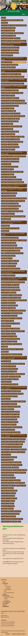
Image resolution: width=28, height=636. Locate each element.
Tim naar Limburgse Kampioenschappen (11, 126)
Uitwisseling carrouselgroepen (9, 245)
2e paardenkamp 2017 (7, 33)
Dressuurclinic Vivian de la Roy (9, 419)
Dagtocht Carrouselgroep (8, 30)
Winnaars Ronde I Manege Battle (10, 208)
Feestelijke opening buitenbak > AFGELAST (12, 349)
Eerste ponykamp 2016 (7, 169)
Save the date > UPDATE (8, 506)
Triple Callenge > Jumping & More (10, 261)
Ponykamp (4, 346)
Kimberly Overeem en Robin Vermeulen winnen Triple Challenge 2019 (13, 272)
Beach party (16, 285)
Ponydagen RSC (6, 331)
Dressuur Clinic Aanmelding (8, 35)
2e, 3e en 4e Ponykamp (7, 174)
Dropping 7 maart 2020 (7, 321)
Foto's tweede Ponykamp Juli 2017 (10, 47)
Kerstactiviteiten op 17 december (10, 203)
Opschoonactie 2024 (7, 470)
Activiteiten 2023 (6, 399)
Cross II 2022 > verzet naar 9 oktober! (11, 391)
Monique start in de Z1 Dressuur (10, 166)
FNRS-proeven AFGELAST (17, 331)
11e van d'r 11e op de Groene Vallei (10, 411)
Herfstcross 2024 (21, 485)
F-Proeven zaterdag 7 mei (8, 149)
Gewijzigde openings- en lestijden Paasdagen (13, 136)
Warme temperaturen (14, 376)
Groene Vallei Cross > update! (9, 371)
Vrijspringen (15, 467)
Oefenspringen (5, 225)
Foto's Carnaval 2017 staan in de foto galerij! (13, 76)
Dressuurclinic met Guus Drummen (10, 514)
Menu (23, 14)
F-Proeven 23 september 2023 (18, 449)
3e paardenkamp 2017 (7, 38)
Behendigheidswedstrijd (7, 409)
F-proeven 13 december (7, 108)
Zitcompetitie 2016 (13, 144)
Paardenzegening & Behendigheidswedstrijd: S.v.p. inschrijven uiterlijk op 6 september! (14, 185)
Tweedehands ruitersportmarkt (9, 396)
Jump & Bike (21, 363)
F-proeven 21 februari (7, 124)
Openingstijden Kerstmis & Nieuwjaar (11, 206)
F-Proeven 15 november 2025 (9, 521)
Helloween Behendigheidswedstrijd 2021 (11, 354)
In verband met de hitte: (7, 248)
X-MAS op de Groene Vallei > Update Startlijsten (13, 401)
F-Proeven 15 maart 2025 (8, 501)
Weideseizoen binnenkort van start (10, 147)
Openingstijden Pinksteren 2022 (9, 369)
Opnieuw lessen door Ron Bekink (10, 237)
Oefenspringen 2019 (7, 258)
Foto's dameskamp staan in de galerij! (11, 297)
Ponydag (20, 393)
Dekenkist (4, 144)
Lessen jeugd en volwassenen (9, 341)
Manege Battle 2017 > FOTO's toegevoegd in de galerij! (13, 86)
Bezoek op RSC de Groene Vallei (9, 384)
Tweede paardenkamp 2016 (8, 177)
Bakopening (5, 376)
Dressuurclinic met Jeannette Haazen (11, 406)
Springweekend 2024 (20, 472)
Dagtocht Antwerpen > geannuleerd (10, 328)
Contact (5, 598)
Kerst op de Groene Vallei (8, 495)
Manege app (5, 352)
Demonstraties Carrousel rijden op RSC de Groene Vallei (12, 152)
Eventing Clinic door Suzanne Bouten (11, 432)
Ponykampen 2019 (6, 285)
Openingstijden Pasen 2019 (8, 266)
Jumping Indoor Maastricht (8, 255)
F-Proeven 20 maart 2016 (8, 134)
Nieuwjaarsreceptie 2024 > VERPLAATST (12, 465)
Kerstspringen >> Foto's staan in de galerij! (12, 211)
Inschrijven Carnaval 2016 (8, 95)
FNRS (5, 591)
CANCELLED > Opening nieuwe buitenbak (12, 313)
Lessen (5, 585)
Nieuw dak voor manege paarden (10, 105)
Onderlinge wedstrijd (7, 344)
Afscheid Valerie (16, 290)
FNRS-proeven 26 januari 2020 (9, 315)
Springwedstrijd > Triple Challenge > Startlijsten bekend (13, 234)
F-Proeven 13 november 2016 (9, 193)
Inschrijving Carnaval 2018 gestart (10, 53)
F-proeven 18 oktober (17, 93)
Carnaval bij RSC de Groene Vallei (10, 121)
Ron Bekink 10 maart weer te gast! (10, 228)
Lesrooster (8, 588)
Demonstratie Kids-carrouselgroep (10, 287)
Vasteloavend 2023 (6, 427)
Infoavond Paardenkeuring (19, 198)
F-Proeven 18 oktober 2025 (8, 516)
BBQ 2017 (17, 38)
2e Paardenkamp (6, 290)
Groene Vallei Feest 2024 (8, 483)
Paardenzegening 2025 (7, 508)
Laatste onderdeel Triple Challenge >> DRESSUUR (14, 240)
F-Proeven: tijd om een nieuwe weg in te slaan (13, 201)
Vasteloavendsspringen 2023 (9, 424)
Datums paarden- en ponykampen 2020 (11, 295)
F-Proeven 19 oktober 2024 (8, 493)
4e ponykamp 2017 (6, 41)
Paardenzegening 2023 (19, 439)
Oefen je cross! (5, 449)
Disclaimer (8, 633)
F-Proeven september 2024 (8, 485)
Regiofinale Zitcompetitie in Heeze (10, 159)
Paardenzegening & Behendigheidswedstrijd (12, 182)
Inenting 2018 (5, 231)
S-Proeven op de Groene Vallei (9, 490)
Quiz (19, 521)
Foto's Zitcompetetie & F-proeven (10, 161)
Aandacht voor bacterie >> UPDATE (10, 323)
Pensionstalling (7, 589)
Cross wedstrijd (17, 344)
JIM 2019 (4, 300)
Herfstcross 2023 (6, 454)
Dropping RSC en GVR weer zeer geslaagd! (12, 142)
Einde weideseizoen (6, 198)
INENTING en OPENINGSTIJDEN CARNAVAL (12, 83)
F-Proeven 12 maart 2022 (8, 374)
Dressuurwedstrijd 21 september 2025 (11, 511)
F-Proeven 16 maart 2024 (20, 470)
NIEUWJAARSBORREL (7, 116)
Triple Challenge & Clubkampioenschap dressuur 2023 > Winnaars (13, 435)
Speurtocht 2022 (20, 374)
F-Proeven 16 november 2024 (9, 498)
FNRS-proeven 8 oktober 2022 (9, 393)
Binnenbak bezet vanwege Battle (10, 90)
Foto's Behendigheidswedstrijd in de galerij (12, 20)
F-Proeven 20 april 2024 (7, 472)
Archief (3, 17)
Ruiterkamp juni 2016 (20, 156)
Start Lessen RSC (6, 361)
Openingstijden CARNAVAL (8, 118)
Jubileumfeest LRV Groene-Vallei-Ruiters (11, 447)
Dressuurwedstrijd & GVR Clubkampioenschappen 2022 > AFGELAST (14, 387)
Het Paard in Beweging (7, 459)
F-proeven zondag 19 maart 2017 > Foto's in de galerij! (13, 70)
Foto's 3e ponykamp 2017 (19, 41)
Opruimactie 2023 (17, 427)
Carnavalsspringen (6, 467)
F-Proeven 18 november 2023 (9, 457)
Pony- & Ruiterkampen (9, 592)
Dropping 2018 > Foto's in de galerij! (10, 250)
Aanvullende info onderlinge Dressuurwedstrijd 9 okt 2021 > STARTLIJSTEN (13, 357)
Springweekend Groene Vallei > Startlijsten (12, 444)
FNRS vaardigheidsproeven (8, 303)
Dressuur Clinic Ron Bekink (8, 28)
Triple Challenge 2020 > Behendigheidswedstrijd (13, 310)
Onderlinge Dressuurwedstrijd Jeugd (10, 339)
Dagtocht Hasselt (20, 483)
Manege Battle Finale (7, 55)
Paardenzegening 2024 (7, 488)
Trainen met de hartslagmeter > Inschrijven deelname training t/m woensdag (12, 278)
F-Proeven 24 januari (19, 116)
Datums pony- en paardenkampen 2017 (11, 179)
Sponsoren (6, 600)
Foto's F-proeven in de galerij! (9, 336)
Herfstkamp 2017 (19, 33)
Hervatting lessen (6, 326)
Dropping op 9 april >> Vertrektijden (10, 139)
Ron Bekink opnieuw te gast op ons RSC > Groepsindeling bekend (12, 222)
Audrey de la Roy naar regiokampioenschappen (13, 216)
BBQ (18, 118)
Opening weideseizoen (19, 62)
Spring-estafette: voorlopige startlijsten (11, 462)
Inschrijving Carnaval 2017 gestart (10, 131)
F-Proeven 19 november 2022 (9, 404)
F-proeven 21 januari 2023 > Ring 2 (10, 417)
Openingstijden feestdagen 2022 (10, 422)
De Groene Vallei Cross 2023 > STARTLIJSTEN (13, 441)
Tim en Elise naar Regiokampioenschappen (12, 172)
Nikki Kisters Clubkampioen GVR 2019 (17, 300)
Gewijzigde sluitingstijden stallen (9, 64)
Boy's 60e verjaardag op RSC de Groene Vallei (13, 100)
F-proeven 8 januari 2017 (8, 213)
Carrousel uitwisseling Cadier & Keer (10, 268)
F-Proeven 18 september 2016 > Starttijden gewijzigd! (12, 189)
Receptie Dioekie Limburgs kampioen (11, 480)
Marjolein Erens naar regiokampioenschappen (13, 282)
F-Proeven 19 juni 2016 (7, 156)
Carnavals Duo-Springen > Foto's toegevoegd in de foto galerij (13, 80)
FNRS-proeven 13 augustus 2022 (10, 379)
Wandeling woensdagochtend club (10, 98)
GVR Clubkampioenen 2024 (8, 477)
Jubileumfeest (18, 248)
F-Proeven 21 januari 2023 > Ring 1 (10, 414)
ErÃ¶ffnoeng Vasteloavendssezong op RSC (12, 253)
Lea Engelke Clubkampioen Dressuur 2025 (12, 519)
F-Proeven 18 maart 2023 (8, 429)
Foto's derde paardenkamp (8, 195)
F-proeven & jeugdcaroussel (9, 292)
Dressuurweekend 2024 (7, 475)
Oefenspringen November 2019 (9, 305)
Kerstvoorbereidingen (20, 103)
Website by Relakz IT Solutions (18, 633)
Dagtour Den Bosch (7, 62)
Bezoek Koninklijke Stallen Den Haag (11, 113)
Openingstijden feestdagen (8, 308)
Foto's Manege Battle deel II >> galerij (11, 74)
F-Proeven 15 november (8, 103)
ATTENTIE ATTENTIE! (7, 129)
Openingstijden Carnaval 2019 (9, 263)
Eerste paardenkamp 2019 (8, 275)
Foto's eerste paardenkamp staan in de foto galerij (12, 58)
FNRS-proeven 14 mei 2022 (8, 366)
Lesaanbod (8, 586)
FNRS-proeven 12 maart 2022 (9, 363)
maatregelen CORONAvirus (8, 333)
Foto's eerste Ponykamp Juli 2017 (10, 50)
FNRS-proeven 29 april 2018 (8, 243)
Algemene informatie (9, 597)
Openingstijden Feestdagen (8, 111)
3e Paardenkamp (6, 93)
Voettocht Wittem (6, 164)
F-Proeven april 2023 (7, 439)
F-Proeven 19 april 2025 (7, 503)
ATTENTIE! (4, 23)
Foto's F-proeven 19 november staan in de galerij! (14, 25)
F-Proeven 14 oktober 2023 (8, 452)
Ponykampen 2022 (6, 381)
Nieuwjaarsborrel (6, 219)
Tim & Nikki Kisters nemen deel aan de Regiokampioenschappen (11, 44)
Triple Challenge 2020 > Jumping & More (11, 318)
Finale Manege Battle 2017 (8, 67)
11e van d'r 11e (20, 452)
